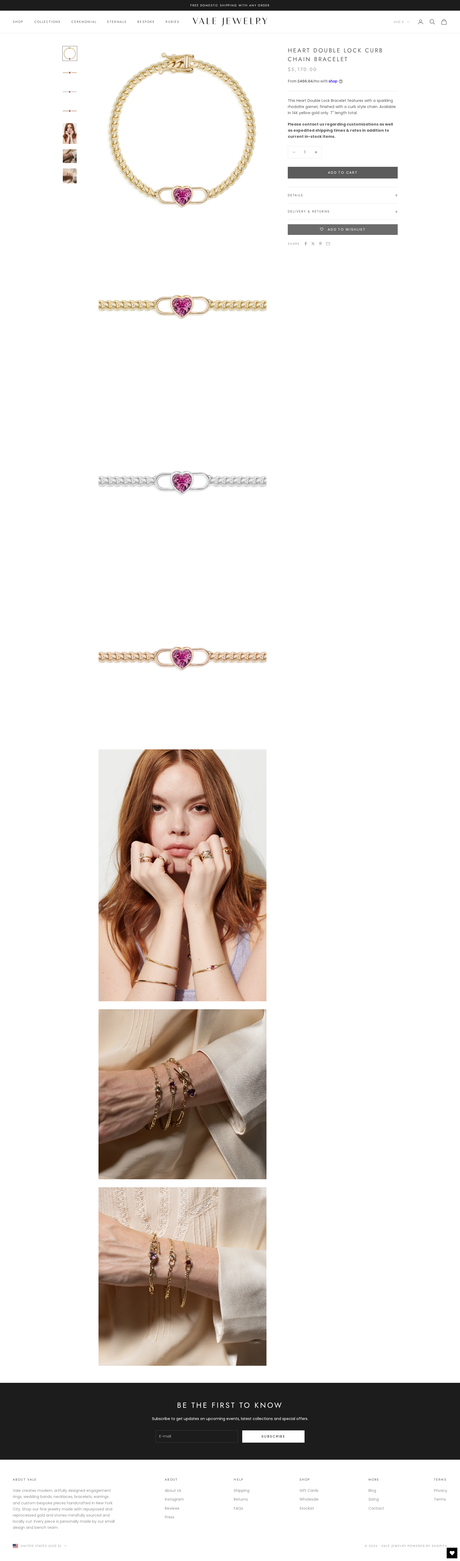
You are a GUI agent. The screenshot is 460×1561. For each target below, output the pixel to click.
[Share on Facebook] (305, 244)
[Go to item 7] (69, 176)
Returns (241, 1499)
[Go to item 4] (69, 110)
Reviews (172, 1508)
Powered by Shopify (427, 1546)
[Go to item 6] (69, 156)
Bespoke (146, 21)
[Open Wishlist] (452, 1553)
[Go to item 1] (69, 53)
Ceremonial (84, 21)
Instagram (174, 1499)
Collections (47, 21)
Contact (376, 1508)
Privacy (440, 1490)
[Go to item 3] (69, 91)
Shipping (241, 1490)
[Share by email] (328, 244)
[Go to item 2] (69, 72)
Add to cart (343, 172)
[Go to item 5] (69, 133)
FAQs (238, 1508)
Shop (18, 21)
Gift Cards (308, 1490)
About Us (173, 1490)
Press (169, 1517)
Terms (440, 1499)
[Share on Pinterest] (320, 244)
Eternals (117, 21)
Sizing (373, 1499)
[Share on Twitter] (313, 244)
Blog (372, 1490)
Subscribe (273, 1436)
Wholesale (309, 1499)
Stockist (306, 1508)
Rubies (172, 21)
